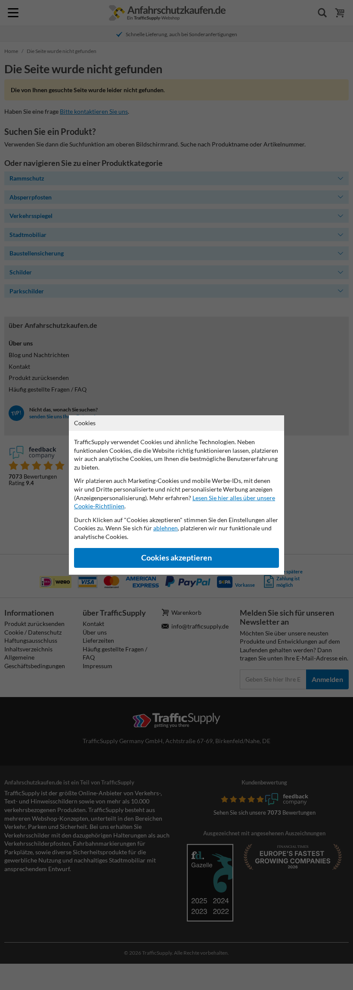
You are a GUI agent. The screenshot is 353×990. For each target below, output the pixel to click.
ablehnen (165, 528)
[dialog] (176, 495)
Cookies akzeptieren (176, 557)
